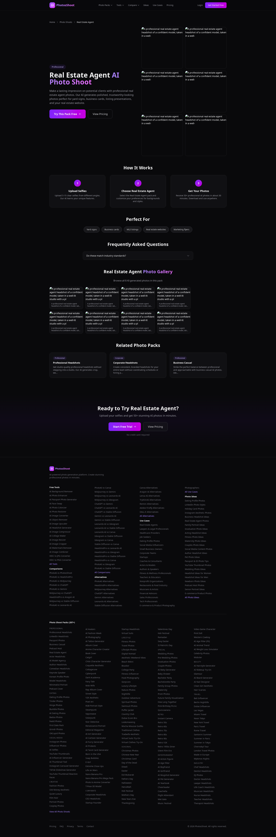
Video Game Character (204, 629)
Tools (119, 5)
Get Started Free (216, 5)
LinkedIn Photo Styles (195, 504)
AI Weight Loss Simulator (206, 649)
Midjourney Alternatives (106, 589)
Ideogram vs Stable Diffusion (109, 536)
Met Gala (162, 799)
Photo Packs (104, 5)
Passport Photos (57, 640)
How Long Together (167, 702)
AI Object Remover (58, 519)
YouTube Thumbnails (59, 753)
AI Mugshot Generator (168, 775)
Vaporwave (91, 713)
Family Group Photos (168, 685)
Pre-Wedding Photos (168, 657)
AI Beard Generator (203, 677)
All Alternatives (147, 516)
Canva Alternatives (149, 487)
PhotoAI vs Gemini (58, 589)
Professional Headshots (60, 632)
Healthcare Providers (150, 533)
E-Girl (88, 762)
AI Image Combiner (58, 552)
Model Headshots (57, 680)
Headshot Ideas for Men (196, 577)
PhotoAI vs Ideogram (105, 564)
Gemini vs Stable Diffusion (107, 520)
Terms (80, 826)
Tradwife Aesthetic (130, 734)
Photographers (192, 487)
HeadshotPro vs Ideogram (107, 552)
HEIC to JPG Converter (59, 556)
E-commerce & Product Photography (157, 605)
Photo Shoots (66, 22)
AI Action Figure (165, 759)
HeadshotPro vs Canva (105, 560)
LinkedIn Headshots (59, 636)
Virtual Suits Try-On (131, 738)
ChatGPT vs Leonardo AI (106, 507)
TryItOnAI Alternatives (150, 499)
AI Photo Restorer (57, 511)
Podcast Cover (56, 688)
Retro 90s (162, 738)
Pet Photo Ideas (192, 557)
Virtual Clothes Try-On (132, 742)
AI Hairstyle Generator (204, 665)
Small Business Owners (151, 549)
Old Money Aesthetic (59, 789)
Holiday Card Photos (194, 508)
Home (52, 22)
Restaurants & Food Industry (153, 585)
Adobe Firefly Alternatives (152, 507)
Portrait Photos (56, 801)
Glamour (198, 673)
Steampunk (91, 709)
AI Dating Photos (57, 713)
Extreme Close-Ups (95, 766)
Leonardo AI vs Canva (105, 532)
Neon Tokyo (199, 718)
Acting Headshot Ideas (196, 533)
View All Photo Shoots (59, 811)
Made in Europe (201, 754)
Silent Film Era (165, 750)
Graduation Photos (167, 661)
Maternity (162, 690)
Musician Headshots (203, 791)
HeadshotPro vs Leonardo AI (108, 548)
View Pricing (100, 114)
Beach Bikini (127, 661)
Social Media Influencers (151, 545)
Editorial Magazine (95, 730)
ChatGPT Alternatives (105, 593)
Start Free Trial (122, 426)
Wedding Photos (166, 653)
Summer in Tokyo (202, 742)
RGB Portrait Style (94, 705)
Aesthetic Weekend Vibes (134, 657)
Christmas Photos (130, 750)
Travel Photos (128, 645)
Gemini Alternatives (104, 597)
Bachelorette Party (167, 681)
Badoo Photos (56, 717)
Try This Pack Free (65, 114)
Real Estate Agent (57, 652)
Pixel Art (89, 701)
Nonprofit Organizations (151, 581)
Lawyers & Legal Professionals (154, 528)
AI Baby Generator (167, 669)
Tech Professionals (149, 601)
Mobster (198, 657)
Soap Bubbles (92, 758)
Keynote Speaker (57, 672)
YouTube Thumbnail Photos (198, 565)
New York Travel (201, 722)
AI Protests (91, 746)
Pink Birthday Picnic (167, 706)
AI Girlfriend (164, 771)
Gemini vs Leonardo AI (105, 516)
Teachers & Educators (150, 577)
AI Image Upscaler (58, 523)
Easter (125, 770)
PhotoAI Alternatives (104, 581)
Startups (144, 557)
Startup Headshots (131, 629)
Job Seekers (145, 537)
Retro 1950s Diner (166, 746)
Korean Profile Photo (59, 676)
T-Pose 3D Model (93, 786)
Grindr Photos (56, 729)
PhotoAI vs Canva (103, 487)
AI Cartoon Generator (96, 738)
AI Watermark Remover (60, 547)
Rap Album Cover (94, 689)
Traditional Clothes (131, 730)
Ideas (146, 5)
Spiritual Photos (129, 702)
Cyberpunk (91, 673)
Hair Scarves (200, 690)
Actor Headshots (57, 656)
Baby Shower (164, 673)
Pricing (170, 5)
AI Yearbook (163, 783)
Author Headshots (58, 664)
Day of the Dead (129, 762)
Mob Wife (90, 685)
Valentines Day (165, 629)
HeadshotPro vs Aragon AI (62, 597)
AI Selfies (53, 749)
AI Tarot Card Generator (97, 750)
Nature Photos (128, 690)
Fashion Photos (56, 785)
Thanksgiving (128, 803)
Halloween (127, 782)
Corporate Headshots (96, 794)
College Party (128, 669)
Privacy (70, 826)
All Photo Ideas (192, 597)
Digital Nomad (129, 653)
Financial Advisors (148, 593)
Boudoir (125, 665)
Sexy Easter (163, 641)
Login (200, 5)
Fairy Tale (90, 681)
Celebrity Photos (202, 653)
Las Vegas (198, 710)
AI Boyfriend (164, 767)
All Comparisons (102, 572)
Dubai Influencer (202, 706)
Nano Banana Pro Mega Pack (99, 778)
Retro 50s (162, 722)
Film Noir (53, 797)
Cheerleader (164, 787)
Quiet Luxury (55, 793)
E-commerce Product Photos (198, 593)
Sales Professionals (149, 597)
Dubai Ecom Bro (129, 718)
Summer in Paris (202, 738)
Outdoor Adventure (131, 698)
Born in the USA (93, 754)
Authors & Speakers (149, 569)
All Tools (53, 564)
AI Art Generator (93, 734)
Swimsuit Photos (129, 706)
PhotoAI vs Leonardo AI (60, 605)
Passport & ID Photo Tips (197, 561)
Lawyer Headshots (202, 783)
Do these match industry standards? (106, 255)
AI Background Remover (61, 491)
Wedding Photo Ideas (195, 569)
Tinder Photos (56, 701)
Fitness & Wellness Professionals (155, 573)
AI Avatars (90, 629)
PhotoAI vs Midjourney (60, 581)
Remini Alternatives (149, 503)
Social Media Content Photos (198, 549)
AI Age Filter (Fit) (202, 641)
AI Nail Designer (202, 681)
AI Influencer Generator (60, 757)
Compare (132, 5)
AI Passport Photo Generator (63, 499)
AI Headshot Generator (60, 527)
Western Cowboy (202, 637)
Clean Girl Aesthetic (203, 685)
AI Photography (93, 637)
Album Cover (92, 645)
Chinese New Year (130, 754)
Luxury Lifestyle (129, 685)
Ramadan (162, 637)
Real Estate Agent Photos (197, 520)
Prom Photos (164, 694)
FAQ (62, 826)
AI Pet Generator (166, 779)
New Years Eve (129, 799)
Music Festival (164, 803)
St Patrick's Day (165, 645)
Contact (90, 826)
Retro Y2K (162, 742)
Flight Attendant (166, 795)
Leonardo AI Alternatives (106, 601)
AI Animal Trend (201, 645)
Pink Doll (198, 633)
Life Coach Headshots (204, 787)
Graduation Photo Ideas (196, 528)
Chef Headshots (201, 767)
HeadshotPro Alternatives (107, 585)
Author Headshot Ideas (196, 553)
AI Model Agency (57, 660)
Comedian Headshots (59, 668)
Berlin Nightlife (201, 702)
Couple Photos (165, 665)
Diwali (125, 766)
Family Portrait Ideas (195, 524)
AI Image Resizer (57, 539)
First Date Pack (56, 725)
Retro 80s (162, 734)
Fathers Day (127, 778)
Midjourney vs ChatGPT (60, 593)
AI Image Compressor (59, 531)
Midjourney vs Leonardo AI (107, 495)
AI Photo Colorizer (58, 507)
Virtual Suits (127, 633)
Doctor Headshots (202, 779)
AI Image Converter (58, 515)
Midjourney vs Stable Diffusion (64, 601)
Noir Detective (92, 721)
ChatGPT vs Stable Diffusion (108, 512)
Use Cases (158, 5)
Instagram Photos (58, 741)
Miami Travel (200, 714)
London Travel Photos (204, 750)
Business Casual (57, 644)
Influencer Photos (57, 745)
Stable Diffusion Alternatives (108, 605)
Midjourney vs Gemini (105, 491)
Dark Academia (93, 677)
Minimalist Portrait (58, 684)
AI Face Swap (55, 503)
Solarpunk (90, 717)
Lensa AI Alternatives (150, 495)
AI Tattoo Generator (95, 641)
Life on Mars (91, 770)
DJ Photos (198, 775)
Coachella (162, 791)
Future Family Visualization (171, 698)
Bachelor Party (165, 677)
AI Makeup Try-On (202, 669)
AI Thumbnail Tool (58, 761)
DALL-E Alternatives (149, 512)
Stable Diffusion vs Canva (107, 544)
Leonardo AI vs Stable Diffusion (110, 528)
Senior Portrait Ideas (195, 589)
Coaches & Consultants (151, 561)
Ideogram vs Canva (104, 540)
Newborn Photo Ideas (195, 581)
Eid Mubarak (128, 774)
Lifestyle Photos (129, 649)
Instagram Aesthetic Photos (198, 512)
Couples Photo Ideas (195, 545)
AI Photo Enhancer (58, 495)
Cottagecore (91, 669)
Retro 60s (162, 726)
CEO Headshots (93, 798)
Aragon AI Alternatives (150, 491)
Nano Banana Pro (94, 774)
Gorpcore (126, 681)
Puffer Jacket (128, 710)
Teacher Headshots (203, 799)
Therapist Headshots (204, 803)
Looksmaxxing (128, 722)
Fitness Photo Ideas (194, 537)
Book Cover (91, 653)
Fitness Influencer (130, 673)
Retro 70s (162, 730)
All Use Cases (191, 491)
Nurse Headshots (202, 795)
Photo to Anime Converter (98, 782)
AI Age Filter (164, 763)
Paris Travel (199, 726)
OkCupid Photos (57, 733)
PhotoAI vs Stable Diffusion (108, 568)
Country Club (128, 714)
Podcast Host (55, 648)
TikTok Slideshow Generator (62, 770)
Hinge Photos (55, 705)
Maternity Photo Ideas (195, 541)
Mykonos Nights (201, 758)
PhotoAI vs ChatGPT (58, 585)
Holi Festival (127, 791)
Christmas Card (129, 758)
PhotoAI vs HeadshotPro (60, 577)
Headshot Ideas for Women (198, 573)
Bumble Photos (56, 709)
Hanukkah (126, 786)
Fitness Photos (128, 641)
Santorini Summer (202, 734)
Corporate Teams (148, 553)
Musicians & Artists (149, 589)
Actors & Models (147, 565)
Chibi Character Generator (98, 661)
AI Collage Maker (57, 535)
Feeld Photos (55, 721)
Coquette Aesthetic (95, 665)
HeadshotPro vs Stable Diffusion (110, 556)
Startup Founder (93, 802)
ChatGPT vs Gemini (104, 503)
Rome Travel (200, 730)
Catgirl (89, 657)
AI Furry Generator (94, 742)
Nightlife (126, 694)
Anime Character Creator (98, 649)
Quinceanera (164, 710)
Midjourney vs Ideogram (106, 499)
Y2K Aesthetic (92, 697)
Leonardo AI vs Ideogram (107, 524)
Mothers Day (128, 795)
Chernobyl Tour (201, 746)
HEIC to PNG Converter (60, 560)
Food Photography (130, 677)
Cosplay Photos (56, 805)
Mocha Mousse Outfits (132, 726)
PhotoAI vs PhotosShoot (60, 573)
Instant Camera (165, 718)
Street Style (91, 693)
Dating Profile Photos (150, 541)
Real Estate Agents (149, 524)
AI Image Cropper (58, 543)
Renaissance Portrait (95, 725)
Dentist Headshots (203, 771)
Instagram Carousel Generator (64, 765)
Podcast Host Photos (194, 585)
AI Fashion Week (93, 633)
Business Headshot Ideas (197, 516)
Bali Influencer (201, 698)
